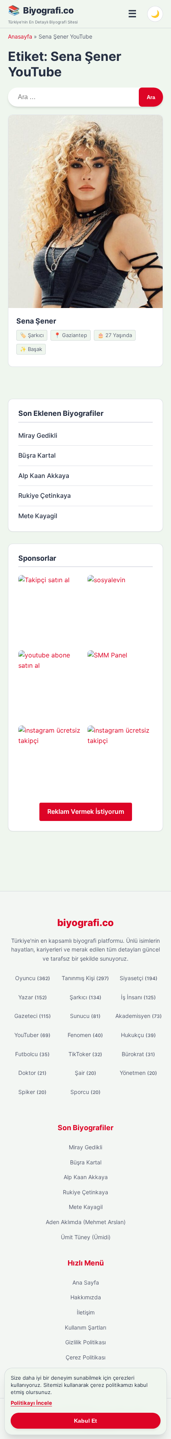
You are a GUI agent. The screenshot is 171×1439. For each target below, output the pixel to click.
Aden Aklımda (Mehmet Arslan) (86, 1222)
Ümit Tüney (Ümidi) (86, 1237)
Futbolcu (32, 1054)
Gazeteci (32, 1015)
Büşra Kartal (37, 455)
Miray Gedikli (37, 435)
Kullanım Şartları (85, 1327)
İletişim (86, 1312)
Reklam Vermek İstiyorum (85, 811)
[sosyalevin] (120, 607)
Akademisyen (138, 1015)
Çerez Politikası (85, 1357)
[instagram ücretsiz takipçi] (51, 758)
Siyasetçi (138, 978)
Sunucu (85, 1015)
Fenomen (85, 1034)
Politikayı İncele (31, 1403)
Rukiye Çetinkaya (44, 495)
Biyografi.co (48, 10)
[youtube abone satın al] (51, 683)
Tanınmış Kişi (85, 978)
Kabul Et (85, 1421)
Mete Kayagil (37, 516)
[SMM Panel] (120, 683)
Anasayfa (20, 36)
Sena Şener (36, 321)
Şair (85, 1072)
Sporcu (85, 1091)
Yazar (32, 997)
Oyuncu (32, 978)
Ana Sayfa (85, 1282)
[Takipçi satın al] (51, 607)
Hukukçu (138, 1034)
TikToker (85, 1054)
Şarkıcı (85, 997)
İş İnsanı (138, 997)
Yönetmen (138, 1072)
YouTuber (32, 1034)
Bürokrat (138, 1054)
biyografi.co (85, 922)
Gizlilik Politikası (85, 1342)
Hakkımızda (85, 1297)
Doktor (32, 1072)
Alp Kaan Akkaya (43, 476)
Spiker (32, 1091)
